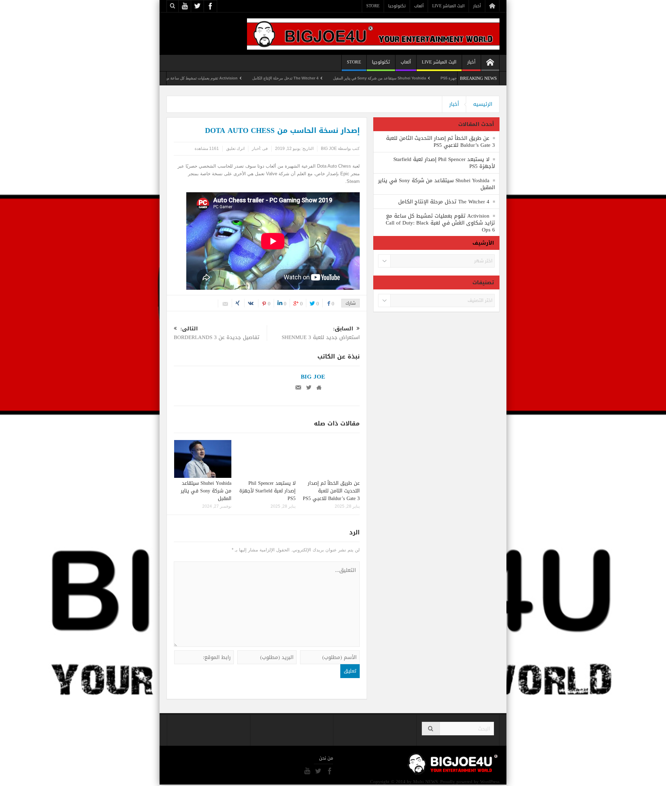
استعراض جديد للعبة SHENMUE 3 (321, 333)
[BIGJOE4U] (373, 33)
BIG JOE (329, 148)
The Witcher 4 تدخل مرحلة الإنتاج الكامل (310, 78)
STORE (372, 6)
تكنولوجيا (396, 6)
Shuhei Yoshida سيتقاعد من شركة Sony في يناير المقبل (404, 78)
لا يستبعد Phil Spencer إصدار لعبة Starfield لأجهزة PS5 (267, 491)
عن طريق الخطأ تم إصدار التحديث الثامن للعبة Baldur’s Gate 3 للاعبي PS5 (331, 491)
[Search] (431, 728)
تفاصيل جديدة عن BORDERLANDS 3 (216, 333)
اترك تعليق (235, 148)
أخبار (477, 6)
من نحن (326, 758)
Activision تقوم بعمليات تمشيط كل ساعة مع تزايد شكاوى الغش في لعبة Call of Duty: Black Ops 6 (181, 78)
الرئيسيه (482, 104)
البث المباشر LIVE (448, 6)
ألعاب (419, 6)
